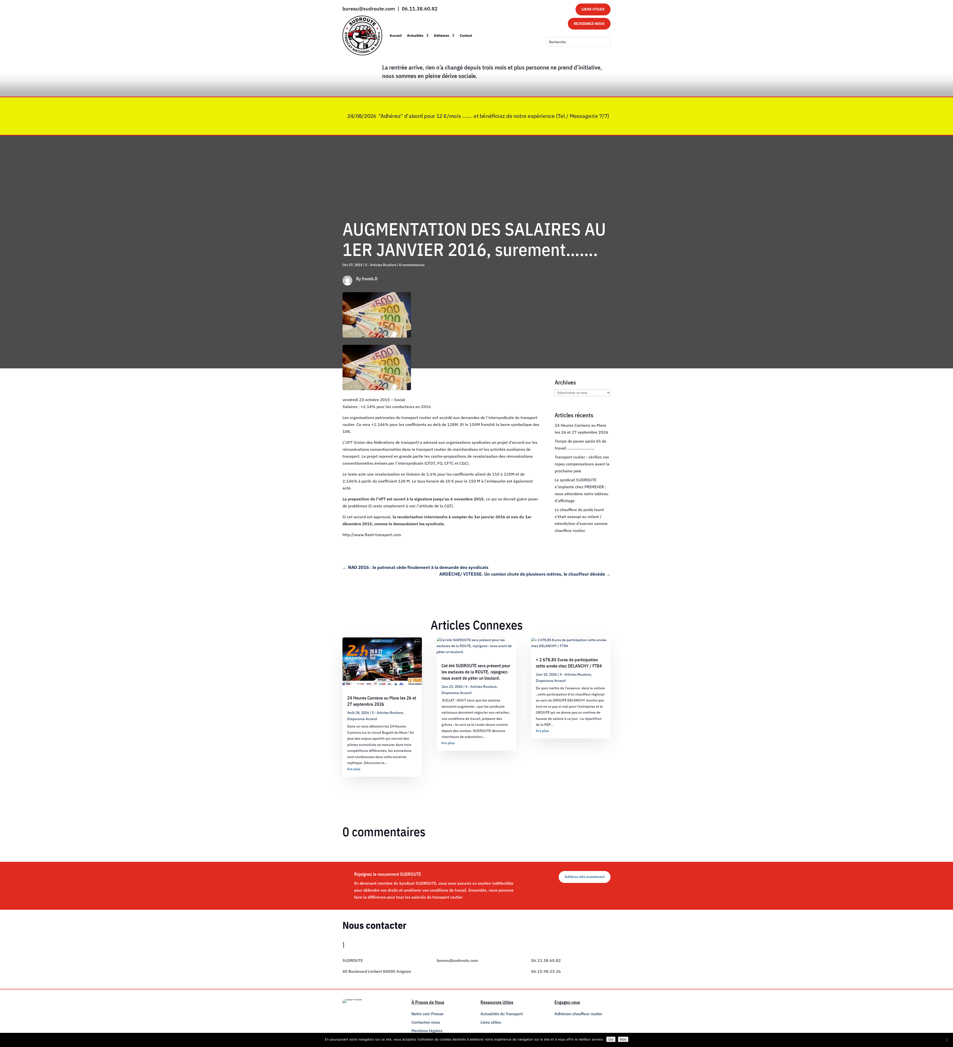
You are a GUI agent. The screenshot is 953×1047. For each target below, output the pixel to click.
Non (623, 1039)
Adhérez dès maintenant (585, 876)
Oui (610, 1039)
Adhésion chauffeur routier (578, 1013)
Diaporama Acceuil (362, 719)
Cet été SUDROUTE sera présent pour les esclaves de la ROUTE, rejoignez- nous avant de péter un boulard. (476, 672)
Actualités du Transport (501, 1013)
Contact (466, 35)
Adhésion (441, 35)
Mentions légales (426, 1030)
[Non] (946, 1040)
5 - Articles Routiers (380, 265)
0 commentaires (412, 265)
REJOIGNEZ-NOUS (589, 23)
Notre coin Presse (427, 1013)
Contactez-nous (425, 1022)
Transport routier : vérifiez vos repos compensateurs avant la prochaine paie (582, 463)
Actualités (415, 35)
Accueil (396, 35)
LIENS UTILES (593, 9)
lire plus (353, 769)
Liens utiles (490, 1022)
